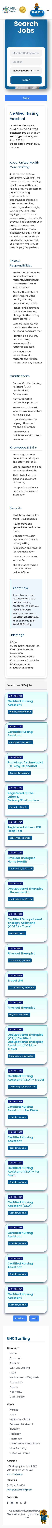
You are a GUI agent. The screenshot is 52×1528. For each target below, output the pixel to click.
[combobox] (26, 62)
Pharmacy (16, 1438)
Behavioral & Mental (21, 1424)
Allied (13, 1414)
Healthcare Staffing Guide (24, 1377)
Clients (14, 1387)
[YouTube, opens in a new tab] (12, 1503)
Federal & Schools (20, 1419)
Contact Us (16, 1382)
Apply (26, 98)
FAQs (13, 1372)
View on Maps (15, 1474)
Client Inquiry (17, 1396)
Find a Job (15, 1358)
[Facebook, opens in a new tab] (7, 1503)
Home (13, 1353)
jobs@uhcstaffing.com (19, 1489)
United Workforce (20, 1453)
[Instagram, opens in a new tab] (21, 1503)
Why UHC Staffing (20, 1367)
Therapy (14, 1429)
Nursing (14, 1409)
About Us (15, 1363)
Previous (20, 1318)
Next (34, 1318)
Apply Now (16, 1392)
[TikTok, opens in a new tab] (25, 1503)
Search (26, 80)
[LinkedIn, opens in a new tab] (17, 1503)
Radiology (15, 1433)
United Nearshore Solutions (25, 1443)
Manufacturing (18, 1448)
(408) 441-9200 (16, 1485)
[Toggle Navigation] (48, 9)
